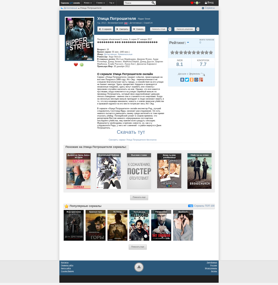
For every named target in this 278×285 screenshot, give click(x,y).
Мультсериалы (211, 268)
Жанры (87, 3)
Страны (99, 3)
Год (110, 3)
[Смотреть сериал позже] (81, 64)
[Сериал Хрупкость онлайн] (183, 225)
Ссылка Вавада (67, 271)
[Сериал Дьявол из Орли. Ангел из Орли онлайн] (76, 168)
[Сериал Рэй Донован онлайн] (161, 225)
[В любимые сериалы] (76, 64)
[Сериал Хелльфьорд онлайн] (139, 225)
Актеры (214, 271)
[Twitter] (187, 80)
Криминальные (125, 54)
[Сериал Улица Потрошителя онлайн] (105, 29)
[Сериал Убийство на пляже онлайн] (197, 168)
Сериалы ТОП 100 (204, 205)
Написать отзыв (158, 29)
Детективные (110, 54)
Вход (210, 2)
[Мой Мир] (196, 80)
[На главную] (70, 3)
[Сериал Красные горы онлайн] (96, 225)
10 (211, 52)
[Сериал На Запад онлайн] (117, 225)
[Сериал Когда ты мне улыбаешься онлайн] (167, 168)
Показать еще (139, 197)
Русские (213, 265)
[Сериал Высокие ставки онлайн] (137, 168)
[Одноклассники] (192, 80)
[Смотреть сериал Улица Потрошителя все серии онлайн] (122, 29)
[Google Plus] (201, 80)
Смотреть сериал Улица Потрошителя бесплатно (133, 140)
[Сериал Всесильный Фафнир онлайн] (107, 168)
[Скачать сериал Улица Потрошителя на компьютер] (138, 29)
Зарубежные (212, 262)
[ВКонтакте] (182, 80)
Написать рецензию (185, 29)
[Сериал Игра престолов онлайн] (74, 225)
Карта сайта (66, 268)
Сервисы (210, 7)
